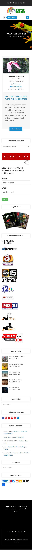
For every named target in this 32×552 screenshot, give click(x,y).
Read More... (16, 129)
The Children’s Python (15, 380)
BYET (6, 509)
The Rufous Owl (14, 387)
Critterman (17, 84)
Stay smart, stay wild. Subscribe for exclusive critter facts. (13, 177)
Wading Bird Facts (19, 99)
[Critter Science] (16, 10)
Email (4, 187)
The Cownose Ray (14, 372)
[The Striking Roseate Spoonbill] (16, 65)
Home (11, 36)
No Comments (17, 86)
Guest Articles (23, 506)
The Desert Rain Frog (17, 437)
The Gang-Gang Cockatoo (17, 356)
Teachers (13, 509)
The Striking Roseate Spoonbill (16, 77)
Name (4, 178)
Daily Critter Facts (13, 96)
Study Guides (23, 509)
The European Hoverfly (16, 364)
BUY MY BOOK (11, 17)
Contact (16, 511)
